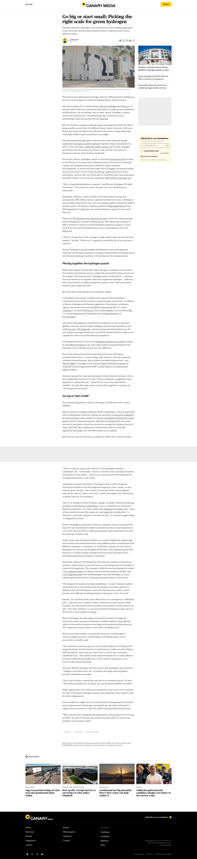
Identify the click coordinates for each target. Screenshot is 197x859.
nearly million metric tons (99, 147)
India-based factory (117, 206)
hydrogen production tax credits (110, 341)
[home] (98, 4)
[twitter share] (123, 40)
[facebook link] (37, 854)
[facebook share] (127, 40)
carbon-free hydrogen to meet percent (81, 143)
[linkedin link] (27, 854)
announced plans (118, 159)
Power (88, 310)
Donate (166, 4)
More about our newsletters (149, 156)
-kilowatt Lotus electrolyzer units (90, 218)
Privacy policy (139, 854)
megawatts (84, 329)
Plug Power (78, 313)
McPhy (110, 310)
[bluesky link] (42, 854)
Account (29, 4)
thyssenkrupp (68, 317)
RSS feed (150, 854)
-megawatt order (73, 571)
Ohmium (125, 106)
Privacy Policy (163, 160)
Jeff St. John (66, 743)
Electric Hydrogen (108, 106)
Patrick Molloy (69, 363)
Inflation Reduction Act (79, 345)
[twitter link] (32, 854)
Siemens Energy (110, 313)
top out (71, 329)
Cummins (66, 310)
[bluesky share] (130, 40)
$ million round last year (118, 178)
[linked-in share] (120, 40)
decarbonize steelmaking (85, 506)
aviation (120, 509)
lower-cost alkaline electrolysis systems (116, 418)
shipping (108, 509)
